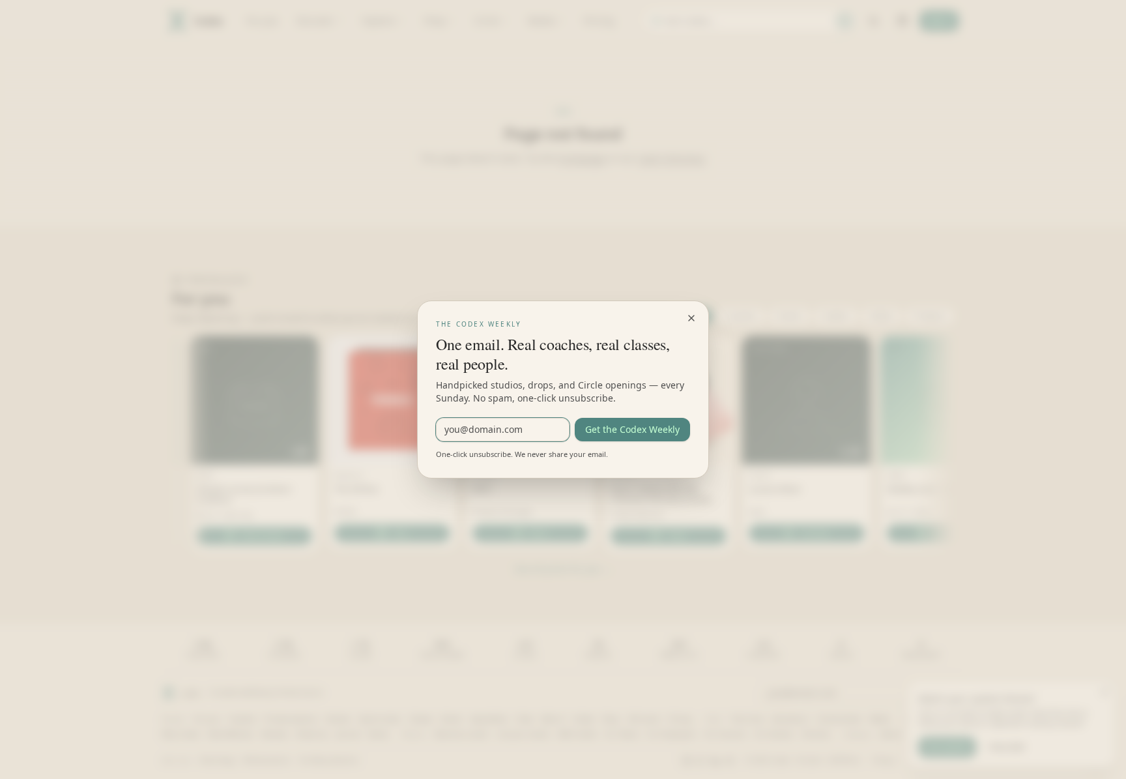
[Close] (691, 318)
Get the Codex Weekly (632, 429)
